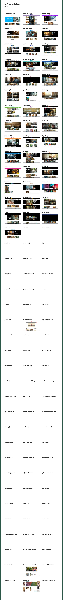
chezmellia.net (9, 457)
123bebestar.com (27, 319)
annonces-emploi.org (29, 381)
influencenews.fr (28, 13)
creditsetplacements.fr (48, 381)
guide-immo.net (46, 549)
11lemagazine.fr (46, 228)
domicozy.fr (8, 90)
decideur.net (26, 519)
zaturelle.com (45, 442)
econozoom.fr (8, 335)
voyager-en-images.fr (11, 396)
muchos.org (45, 289)
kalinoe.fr (7, 304)
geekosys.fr (8, 59)
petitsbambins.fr (27, 365)
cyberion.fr (26, 136)
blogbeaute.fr (46, 488)
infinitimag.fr (8, 197)
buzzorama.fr (27, 212)
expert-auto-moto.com (48, 580)
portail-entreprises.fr (29, 534)
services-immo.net (10, 580)
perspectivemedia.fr (28, 59)
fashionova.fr (27, 182)
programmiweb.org (28, 289)
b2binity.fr (45, 59)
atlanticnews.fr (46, 212)
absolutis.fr (26, 120)
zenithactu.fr (26, 228)
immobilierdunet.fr (28, 457)
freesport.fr (45, 90)
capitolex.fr (26, 335)
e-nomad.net (45, 304)
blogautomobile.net (47, 534)
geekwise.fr (45, 258)
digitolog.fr (45, 136)
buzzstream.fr (8, 166)
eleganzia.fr (26, 350)
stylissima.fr (26, 105)
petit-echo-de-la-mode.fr (30, 549)
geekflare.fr (26, 90)
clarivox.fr (45, 182)
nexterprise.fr (8, 365)
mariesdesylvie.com (47, 273)
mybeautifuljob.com (47, 319)
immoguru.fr (8, 44)
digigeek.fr (45, 243)
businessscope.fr (46, 74)
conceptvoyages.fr (10, 473)
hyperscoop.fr (8, 120)
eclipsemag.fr (27, 304)
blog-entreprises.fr (28, 411)
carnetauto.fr (8, 151)
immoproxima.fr (9, 258)
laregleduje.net (27, 258)
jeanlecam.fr (8, 319)
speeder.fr (7, 381)
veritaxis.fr (8, 74)
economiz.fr (26, 396)
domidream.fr (27, 197)
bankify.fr (7, 243)
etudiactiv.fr (8, 212)
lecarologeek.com (28, 488)
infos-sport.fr (45, 519)
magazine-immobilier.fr (11, 534)
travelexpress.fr (9, 503)
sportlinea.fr (45, 197)
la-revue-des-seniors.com (49, 411)
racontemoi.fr (8, 519)
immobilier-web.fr (47, 427)
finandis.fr (45, 166)
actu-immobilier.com (47, 457)
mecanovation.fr (46, 350)
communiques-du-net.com (12, 289)
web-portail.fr (46, 503)
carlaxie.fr (26, 151)
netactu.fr (26, 74)
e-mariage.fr (26, 503)
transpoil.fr (26, 580)
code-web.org (45, 365)
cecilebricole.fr (9, 549)
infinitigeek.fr (8, 136)
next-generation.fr (28, 273)
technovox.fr (26, 243)
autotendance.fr (27, 44)
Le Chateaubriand (12, 4)
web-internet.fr (27, 442)
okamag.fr (7, 427)
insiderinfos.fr (46, 13)
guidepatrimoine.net (47, 473)
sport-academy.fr (9, 411)
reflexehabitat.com (28, 473)
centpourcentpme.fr (10, 564)
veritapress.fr (8, 228)
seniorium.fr (45, 335)
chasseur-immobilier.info (49, 396)
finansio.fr (45, 120)
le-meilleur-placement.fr (30, 564)
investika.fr (45, 44)
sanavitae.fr (8, 350)
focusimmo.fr (8, 105)
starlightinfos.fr (27, 28)
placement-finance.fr (48, 564)
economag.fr (8, 28)
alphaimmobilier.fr (10, 13)
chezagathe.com (9, 442)
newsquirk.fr (45, 151)
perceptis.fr (8, 273)
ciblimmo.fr (26, 427)
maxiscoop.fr (45, 105)
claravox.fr (45, 28)
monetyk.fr (8, 182)
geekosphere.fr (9, 488)
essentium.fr (26, 166)
